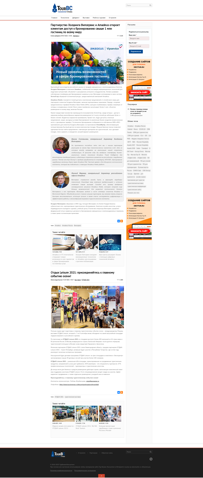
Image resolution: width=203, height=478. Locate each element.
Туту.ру (130, 174)
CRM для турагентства (140, 132)
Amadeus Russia (67, 225)
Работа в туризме (99, 18)
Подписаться (136, 51)
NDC (133, 142)
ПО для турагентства (134, 164)
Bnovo (136, 129)
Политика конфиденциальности (61, 470)
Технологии (65, 18)
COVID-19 (142, 129)
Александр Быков (56, 280)
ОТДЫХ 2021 (86, 280)
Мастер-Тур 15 (135, 154)
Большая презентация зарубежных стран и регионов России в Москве (110, 428)
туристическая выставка (72, 397)
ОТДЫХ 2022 (142, 158)
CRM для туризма (133, 135)
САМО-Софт (137, 170)
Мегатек (144, 154)
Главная (54, 18)
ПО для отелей (145, 161)
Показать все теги (133, 193)
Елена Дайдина (55, 36)
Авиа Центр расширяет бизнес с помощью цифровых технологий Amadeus (110, 257)
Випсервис (77, 225)
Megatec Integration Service (140, 139)
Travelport (145, 148)
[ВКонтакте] (118, 221)
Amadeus (58, 225)
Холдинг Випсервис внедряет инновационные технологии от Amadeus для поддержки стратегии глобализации (86, 258)
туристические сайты (134, 189)
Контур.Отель (139, 151)
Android (130, 129)
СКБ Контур (146, 170)
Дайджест (75, 18)
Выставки (86, 18)
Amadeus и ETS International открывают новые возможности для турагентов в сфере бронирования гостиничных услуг (63, 259)
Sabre (138, 148)
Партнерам (93, 453)
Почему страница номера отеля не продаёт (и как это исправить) (139, 111)
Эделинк (136, 174)
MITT (129, 142)
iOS (146, 135)
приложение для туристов (136, 180)
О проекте (112, 18)
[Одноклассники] (121, 221)
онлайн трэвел (141, 177)
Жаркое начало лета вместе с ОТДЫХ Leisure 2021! (63, 427)
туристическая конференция (137, 186)
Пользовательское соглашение (85, 470)
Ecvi (142, 135)
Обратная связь (107, 453)
